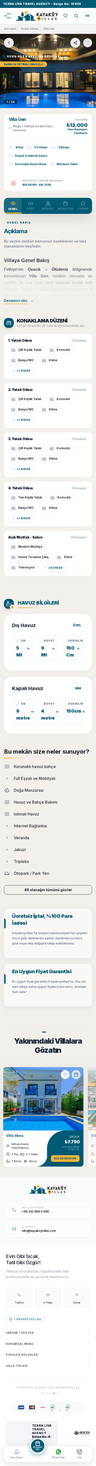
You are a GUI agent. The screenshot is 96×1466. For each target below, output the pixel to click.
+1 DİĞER (24, 370)
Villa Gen (48, 28)
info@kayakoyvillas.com (39, 1231)
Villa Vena (14, 1135)
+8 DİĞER (55, 567)
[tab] (13, 206)
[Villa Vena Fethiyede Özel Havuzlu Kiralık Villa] (43, 1098)
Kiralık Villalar (29, 28)
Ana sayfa (10, 28)
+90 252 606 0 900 (35, 1211)
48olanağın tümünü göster (48, 890)
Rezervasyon (65, 1158)
